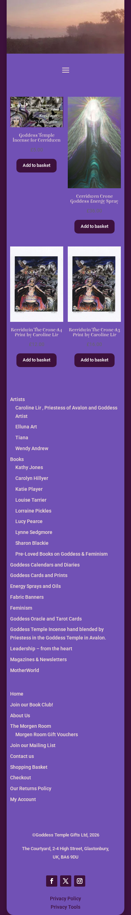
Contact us (22, 756)
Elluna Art (26, 426)
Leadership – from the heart (41, 648)
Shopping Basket (29, 767)
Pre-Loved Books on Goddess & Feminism (61, 554)
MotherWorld (24, 670)
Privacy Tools (65, 907)
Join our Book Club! (31, 704)
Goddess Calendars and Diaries (45, 565)
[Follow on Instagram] (79, 881)
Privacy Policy (65, 898)
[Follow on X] (65, 881)
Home (16, 694)
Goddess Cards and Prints (38, 575)
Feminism (21, 608)
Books (17, 459)
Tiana (21, 437)
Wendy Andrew (31, 448)
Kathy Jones (29, 467)
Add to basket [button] (36, 165)
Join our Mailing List (33, 745)
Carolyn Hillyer (31, 478)
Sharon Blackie (32, 543)
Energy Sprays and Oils (35, 586)
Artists (17, 399)
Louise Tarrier (30, 500)
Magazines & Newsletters (38, 659)
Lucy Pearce (29, 521)
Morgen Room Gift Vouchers (46, 734)
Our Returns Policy (30, 788)
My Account (23, 799)
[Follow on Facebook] (51, 881)
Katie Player (29, 489)
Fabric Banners (27, 597)
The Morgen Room (30, 726)
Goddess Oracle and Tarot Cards (46, 619)
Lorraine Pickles (33, 511)
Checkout (20, 777)
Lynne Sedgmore (33, 532)
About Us (20, 715)
